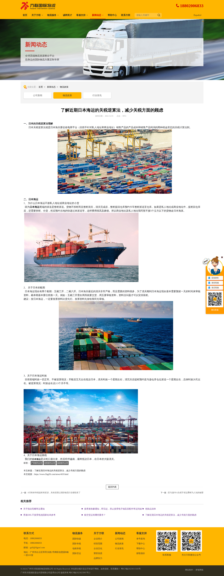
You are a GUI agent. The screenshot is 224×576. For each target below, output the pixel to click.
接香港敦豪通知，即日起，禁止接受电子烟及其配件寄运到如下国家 (116, 509)
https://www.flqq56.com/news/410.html (51, 474)
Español (197, 15)
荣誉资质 (98, 553)
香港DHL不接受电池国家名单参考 (39, 515)
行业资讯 (97, 95)
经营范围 (98, 543)
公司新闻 (37, 95)
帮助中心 (112, 15)
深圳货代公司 (62, 463)
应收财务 (215, 278)
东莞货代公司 (49, 463)
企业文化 (98, 548)
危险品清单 (150, 509)
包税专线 (76, 548)
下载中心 (140, 543)
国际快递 (76, 539)
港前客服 (215, 283)
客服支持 (80, 15)
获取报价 (140, 553)
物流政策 (64, 87)
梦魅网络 (199, 570)
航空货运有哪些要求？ (95, 515)
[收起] (215, 267)
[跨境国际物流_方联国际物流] (38, 5)
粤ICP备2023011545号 (131, 569)
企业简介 (98, 539)
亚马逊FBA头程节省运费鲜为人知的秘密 (185, 492)
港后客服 (215, 288)
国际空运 (76, 553)
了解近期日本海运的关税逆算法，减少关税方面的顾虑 (170, 515)
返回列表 (112, 487)
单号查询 (140, 539)
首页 (25, 15)
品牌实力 (98, 558)
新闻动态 (96, 15)
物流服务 (51, 15)
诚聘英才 (67, 15)
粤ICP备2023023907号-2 (79, 572)
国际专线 (76, 543)
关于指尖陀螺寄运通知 (34, 509)
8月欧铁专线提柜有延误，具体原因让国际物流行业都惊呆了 (54, 492)
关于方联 (36, 15)
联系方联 (125, 15)
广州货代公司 (36, 463)
